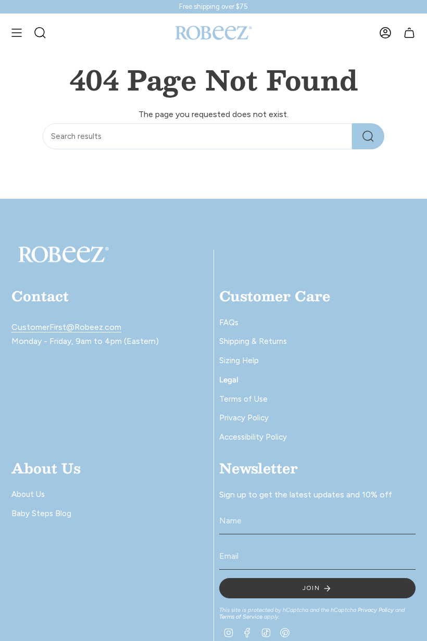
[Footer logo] (63, 254)
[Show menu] (16, 33)
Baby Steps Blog (41, 513)
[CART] (409, 33)
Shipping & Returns (253, 341)
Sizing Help (239, 360)
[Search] (368, 136)
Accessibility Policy (253, 437)
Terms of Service (240, 616)
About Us (28, 494)
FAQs (228, 322)
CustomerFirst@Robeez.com (66, 327)
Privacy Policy (244, 417)
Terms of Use (243, 399)
